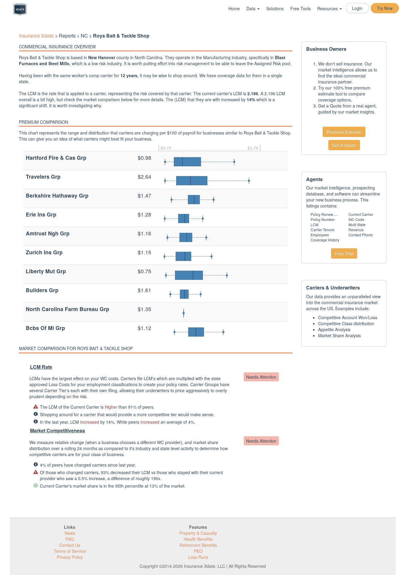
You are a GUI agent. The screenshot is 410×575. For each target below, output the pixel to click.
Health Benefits (198, 539)
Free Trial (344, 253)
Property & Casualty (198, 533)
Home (234, 8)
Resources (328, 8)
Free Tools (300, 8)
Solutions (275, 8)
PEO (198, 551)
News (70, 533)
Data (251, 8)
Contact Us (69, 545)
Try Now (385, 8)
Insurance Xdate (36, 35)
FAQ (69, 539)
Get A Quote (344, 145)
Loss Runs (198, 557)
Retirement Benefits (198, 545)
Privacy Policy (70, 557)
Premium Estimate (344, 132)
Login (357, 8)
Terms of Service (70, 551)
